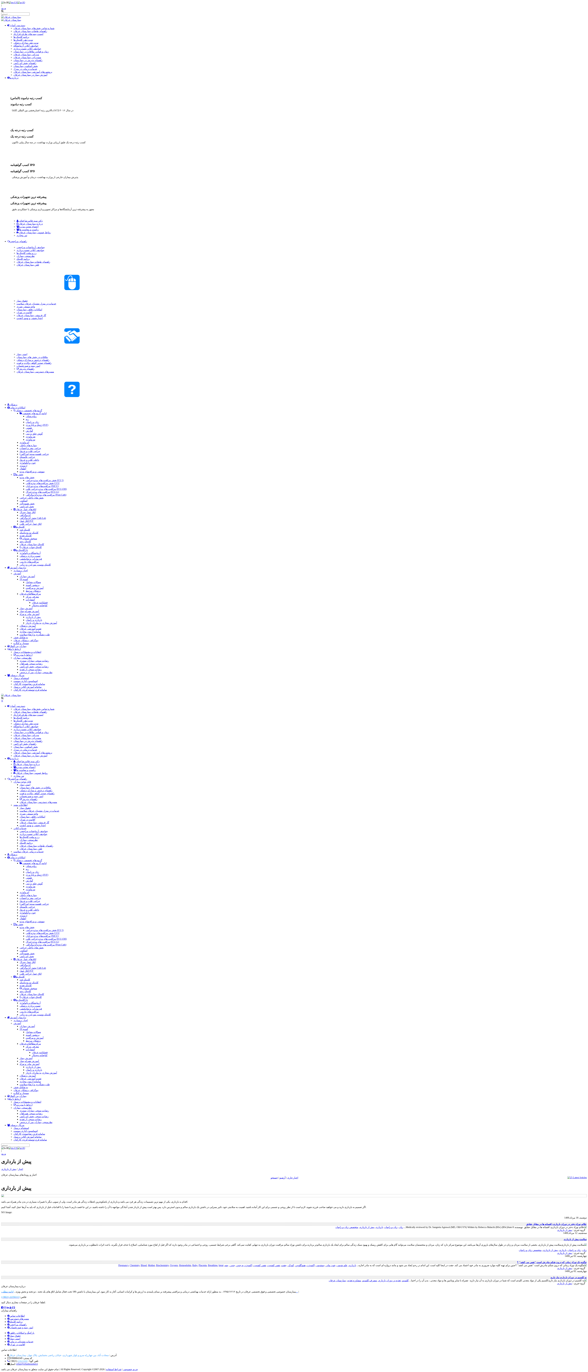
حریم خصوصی (130, 1369)
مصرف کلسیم (369, 1280)
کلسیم (405, 1280)
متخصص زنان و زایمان (346, 1227)
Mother (151, 1265)
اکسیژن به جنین (244, 1265)
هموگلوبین (300, 1265)
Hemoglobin (185, 1265)
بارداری (379, 1227)
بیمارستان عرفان (337, 1280)
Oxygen (174, 1265)
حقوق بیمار (15, 1335)
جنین (232, 1265)
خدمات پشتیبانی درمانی (21, 1341)
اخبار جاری (292, 1177)
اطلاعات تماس (17, 1316)
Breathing (212, 1265)
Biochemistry (162, 1265)
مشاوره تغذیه (354, 1280)
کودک (291, 1265)
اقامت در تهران (17, 1344)
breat (221, 1265)
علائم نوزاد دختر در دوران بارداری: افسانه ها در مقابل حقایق (556, 1224)
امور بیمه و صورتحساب (21, 1327)
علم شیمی (342, 1265)
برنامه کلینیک (16, 1321)
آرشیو (282, 1177)
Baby (194, 1265)
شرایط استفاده (113, 1369)
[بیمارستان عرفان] (11, 17)
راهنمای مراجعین (18, 1324)
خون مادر (330, 1265)
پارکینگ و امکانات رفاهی (21, 1333)
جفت (283, 1265)
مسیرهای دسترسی (19, 1318)
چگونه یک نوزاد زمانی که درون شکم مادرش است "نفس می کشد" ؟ (552, 1262)
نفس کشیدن (259, 1265)
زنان (401, 1227)
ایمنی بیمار (14, 1338)
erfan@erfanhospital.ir (27, 1364)
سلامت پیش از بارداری (575, 1239)
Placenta (203, 1265)
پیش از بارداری (366, 1227)
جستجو (274, 1177)
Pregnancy (123, 1265)
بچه (226, 1265)
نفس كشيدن (273, 1265)
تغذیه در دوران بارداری (389, 1280)
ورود (3, 8)
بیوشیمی (320, 1265)
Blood (144, 1265)
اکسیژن (311, 1265)
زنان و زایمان (391, 1227)
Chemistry (134, 1265)
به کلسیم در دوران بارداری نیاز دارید (568, 1277)
